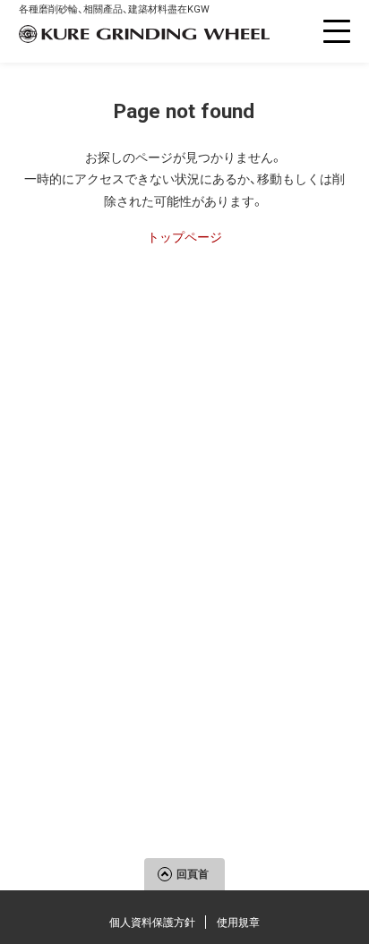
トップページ (184, 237)
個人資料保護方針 (152, 922)
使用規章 (238, 922)
